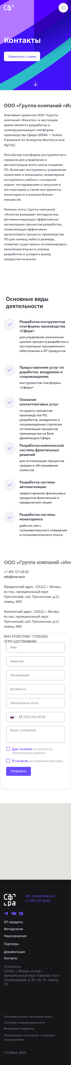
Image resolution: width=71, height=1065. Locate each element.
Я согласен (20, 761)
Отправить (18, 771)
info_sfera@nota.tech (40, 896)
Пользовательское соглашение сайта (28, 1016)
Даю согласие (22, 749)
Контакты (11, 958)
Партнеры (11, 944)
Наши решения (15, 936)
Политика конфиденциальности (24, 1022)
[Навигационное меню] (63, 7)
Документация (14, 952)
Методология (13, 929)
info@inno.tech (14, 577)
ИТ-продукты (13, 922)
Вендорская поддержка (19, 1028)
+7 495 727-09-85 (37, 901)
